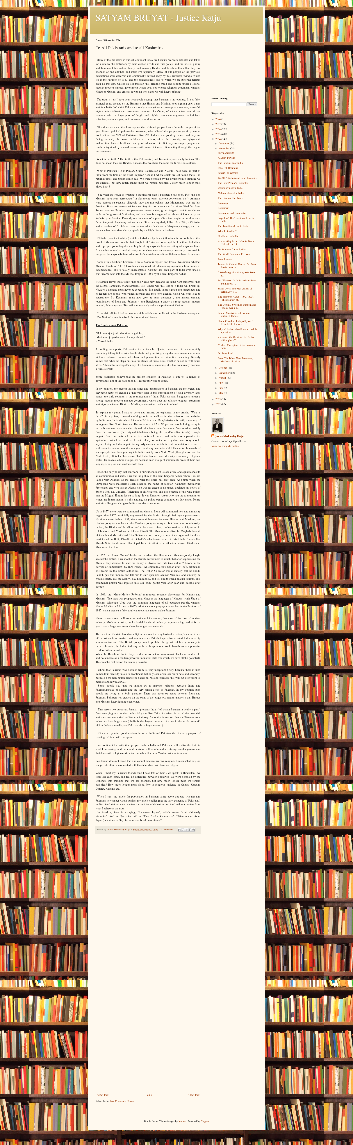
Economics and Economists (232, 213)
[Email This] (179, 830)
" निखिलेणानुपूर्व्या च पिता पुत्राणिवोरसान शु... (237, 274)
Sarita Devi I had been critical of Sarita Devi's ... (235, 290)
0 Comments (167, 829)
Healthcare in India (228, 236)
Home (148, 1095)
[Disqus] (148, 888)
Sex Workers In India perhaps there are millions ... (237, 282)
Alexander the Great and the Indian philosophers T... (236, 338)
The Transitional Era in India (233, 226)
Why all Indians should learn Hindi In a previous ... (237, 330)
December (224, 143)
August (223, 377)
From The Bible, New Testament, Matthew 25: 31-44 (235, 360)
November (224, 148)
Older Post (193, 1095)
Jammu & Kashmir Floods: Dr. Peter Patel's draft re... (237, 265)
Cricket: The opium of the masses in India (237, 346)
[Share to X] (186, 830)
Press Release (225, 259)
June (221, 388)
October (223, 367)
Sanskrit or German (228, 172)
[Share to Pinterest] (193, 830)
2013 (218, 399)
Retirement (223, 208)
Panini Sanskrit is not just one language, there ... (234, 314)
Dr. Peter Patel (225, 353)
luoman (182, 1121)
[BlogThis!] (183, 830)
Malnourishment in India (231, 193)
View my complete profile (225, 446)
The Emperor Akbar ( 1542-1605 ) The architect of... (236, 298)
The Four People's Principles (233, 183)
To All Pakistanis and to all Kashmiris (237, 178)
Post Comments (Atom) (122, 1101)
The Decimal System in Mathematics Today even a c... (237, 306)
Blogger (205, 1121)
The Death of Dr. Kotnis (230, 198)
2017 (218, 124)
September (224, 373)
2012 (218, 404)
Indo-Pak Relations (228, 168)
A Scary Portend (226, 157)
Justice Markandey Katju (229, 436)
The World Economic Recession (234, 254)
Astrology (223, 203)
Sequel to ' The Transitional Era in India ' (236, 219)
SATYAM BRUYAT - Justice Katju (158, 17)
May (221, 393)
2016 (218, 129)
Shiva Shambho (226, 152)
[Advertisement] (148, 1065)
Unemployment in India (230, 188)
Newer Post (102, 1095)
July (221, 382)
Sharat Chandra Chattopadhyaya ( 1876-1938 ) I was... (235, 322)
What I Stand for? (227, 231)
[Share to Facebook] (190, 830)
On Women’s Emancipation (232, 249)
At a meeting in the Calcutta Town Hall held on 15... (236, 242)
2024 (218, 119)
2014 (218, 139)
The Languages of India (230, 163)
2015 (218, 134)
